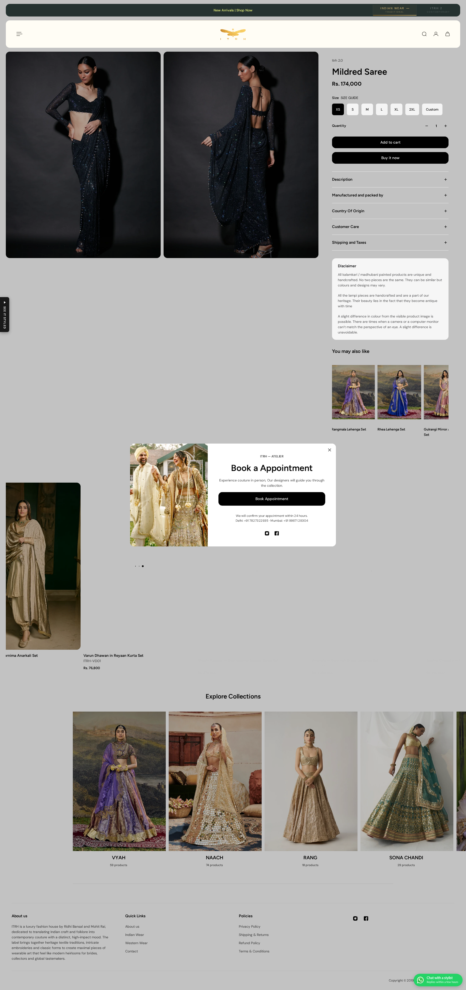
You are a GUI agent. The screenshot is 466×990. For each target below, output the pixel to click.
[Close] (329, 450)
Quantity (339, 126)
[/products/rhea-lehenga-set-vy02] (399, 392)
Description (342, 179)
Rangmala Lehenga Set (348, 429)
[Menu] (18, 34)
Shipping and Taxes (349, 242)
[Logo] (233, 34)
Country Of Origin (348, 211)
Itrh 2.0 (337, 60)
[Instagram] (267, 533)
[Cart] (447, 34)
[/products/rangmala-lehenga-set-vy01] (352, 392)
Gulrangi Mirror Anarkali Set (442, 432)
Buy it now (390, 157)
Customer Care (345, 226)
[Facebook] (276, 533)
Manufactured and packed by (357, 195)
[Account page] (436, 34)
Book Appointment (272, 498)
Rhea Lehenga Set (391, 429)
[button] (4, 314)
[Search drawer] (424, 34)
